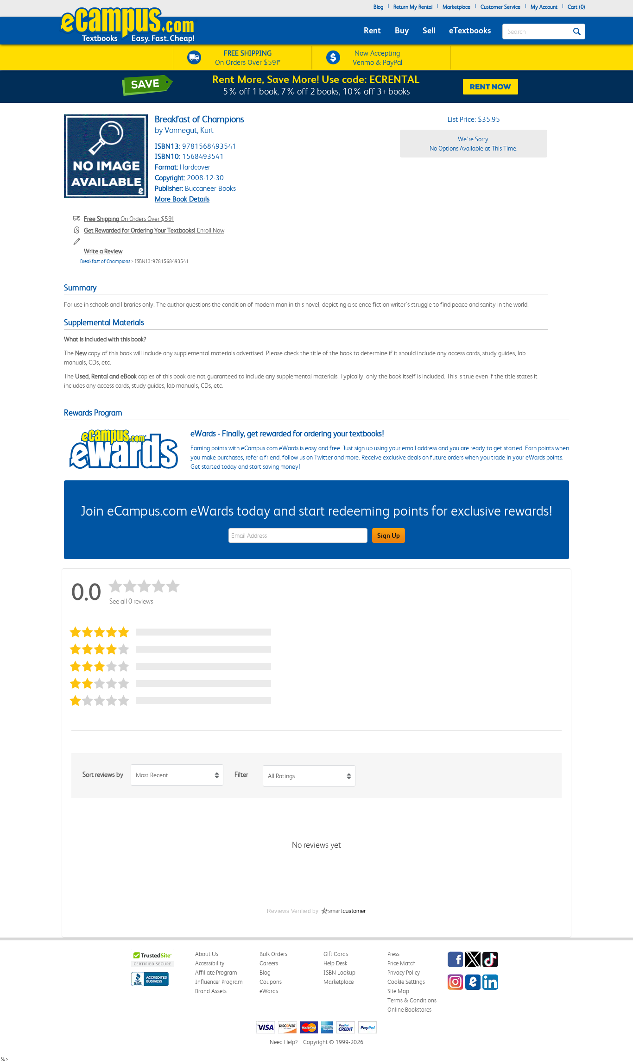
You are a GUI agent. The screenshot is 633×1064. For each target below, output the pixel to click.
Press (393, 954)
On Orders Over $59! (129, 218)
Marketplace (456, 7)
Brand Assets (211, 991)
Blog (378, 7)
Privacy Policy (403, 972)
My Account (544, 7)
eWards (269, 991)
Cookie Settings (406, 981)
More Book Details (182, 199)
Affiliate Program (216, 972)
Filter (241, 774)
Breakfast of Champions (105, 261)
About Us (206, 954)
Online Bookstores (409, 1009)
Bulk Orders (273, 954)
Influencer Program (219, 981)
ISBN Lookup (339, 972)
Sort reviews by (102, 774)
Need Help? (284, 1042)
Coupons (271, 981)
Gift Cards (335, 954)
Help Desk (335, 963)
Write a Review (103, 251)
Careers (269, 963)
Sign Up (388, 535)
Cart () (576, 7)
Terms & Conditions (412, 1000)
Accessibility (209, 963)
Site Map (398, 991)
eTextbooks (470, 30)
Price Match (401, 963)
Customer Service (500, 7)
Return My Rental (412, 7)
